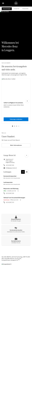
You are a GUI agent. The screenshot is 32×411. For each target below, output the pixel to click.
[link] (10, 162)
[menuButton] (3, 3)
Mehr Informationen (16, 145)
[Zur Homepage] (16, 3)
